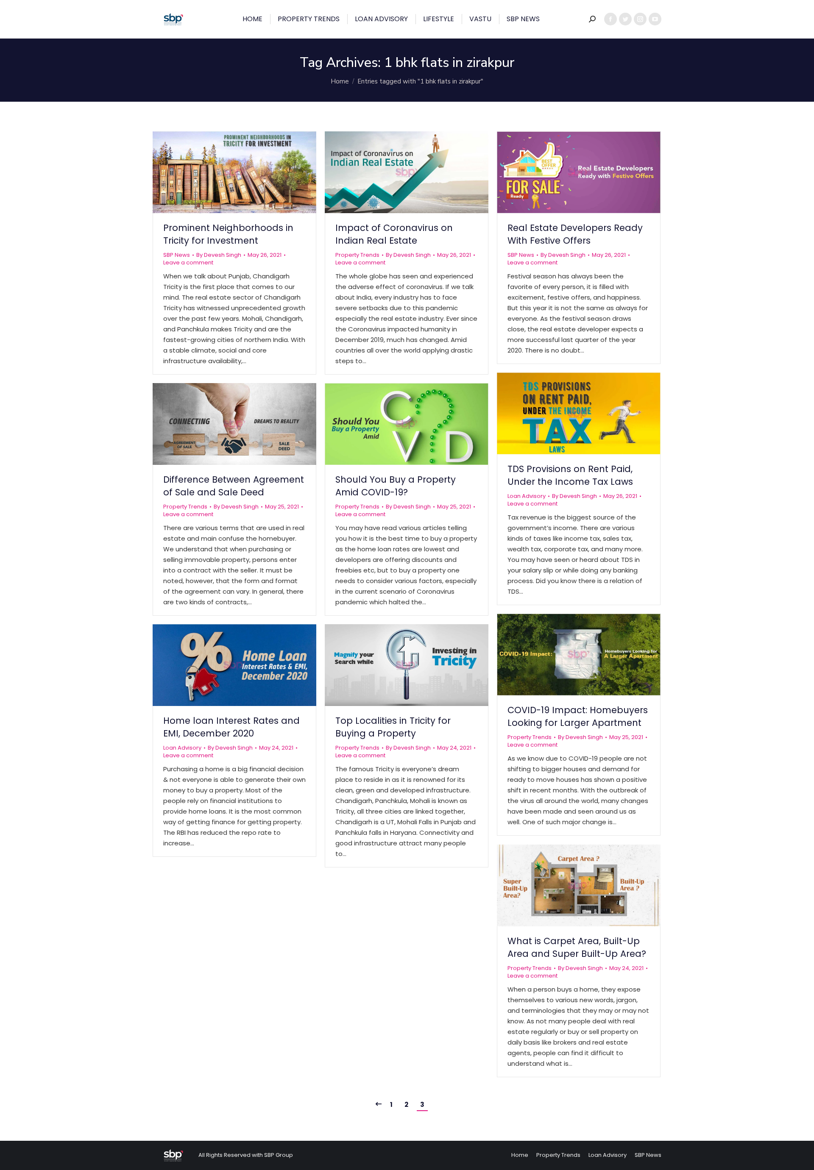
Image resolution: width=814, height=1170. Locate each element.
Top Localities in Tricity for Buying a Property (393, 726)
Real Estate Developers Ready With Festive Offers (575, 234)
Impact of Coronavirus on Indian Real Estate (394, 234)
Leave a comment (188, 263)
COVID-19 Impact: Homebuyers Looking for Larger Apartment (577, 716)
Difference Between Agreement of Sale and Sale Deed (233, 485)
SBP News (176, 255)
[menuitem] (252, 19)
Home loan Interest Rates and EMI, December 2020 (231, 726)
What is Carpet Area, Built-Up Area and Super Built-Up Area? (576, 947)
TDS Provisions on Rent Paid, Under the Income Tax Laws (570, 475)
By (218, 255)
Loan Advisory (526, 496)
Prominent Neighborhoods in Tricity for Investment (228, 234)
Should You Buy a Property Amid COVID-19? (395, 485)
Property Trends (357, 255)
